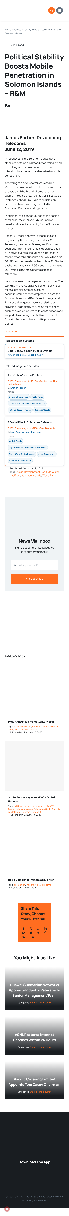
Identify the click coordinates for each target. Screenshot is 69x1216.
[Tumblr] (38, 933)
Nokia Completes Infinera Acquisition (31, 880)
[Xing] (33, 937)
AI (15, 726)
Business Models (42, 410)
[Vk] (24, 937)
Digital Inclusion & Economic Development (28, 447)
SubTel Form (14, 811)
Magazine (40, 806)
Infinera (30, 884)
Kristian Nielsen (18, 387)
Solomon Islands (31, 475)
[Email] (42, 937)
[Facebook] (24, 928)
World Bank (49, 475)
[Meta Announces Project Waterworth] (34, 667)
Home (8, 29)
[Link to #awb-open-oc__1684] (59, 10)
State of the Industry (40, 1002)
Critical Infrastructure (18, 397)
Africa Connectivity (47, 454)
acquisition (19, 884)
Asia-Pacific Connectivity (20, 460)
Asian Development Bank (32, 472)
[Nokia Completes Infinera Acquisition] (34, 825)
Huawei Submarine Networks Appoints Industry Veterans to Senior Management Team (34, 990)
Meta (44, 726)
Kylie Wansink (17, 432)
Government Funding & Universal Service (27, 403)
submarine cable (24, 809)
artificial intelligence (24, 806)
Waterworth (31, 729)
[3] (34, 1126)
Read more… (12, 331)
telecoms (19, 729)
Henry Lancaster (33, 432)
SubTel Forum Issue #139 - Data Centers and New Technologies (33, 382)
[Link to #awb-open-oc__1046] (51, 10)
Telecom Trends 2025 (32, 811)
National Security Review (20, 410)
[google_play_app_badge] (33, 1178)
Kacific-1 (15, 475)
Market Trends (15, 441)
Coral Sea (54, 472)
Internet (36, 726)
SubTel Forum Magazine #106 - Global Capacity (31, 428)
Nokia (38, 884)
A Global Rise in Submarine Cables (30, 423)
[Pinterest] (45, 933)
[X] (31, 928)
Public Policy (37, 397)
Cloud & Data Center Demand (22, 454)
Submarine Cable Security (47, 809)
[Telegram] (31, 933)
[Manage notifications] (7, 1209)
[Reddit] (38, 928)
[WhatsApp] (23, 933)
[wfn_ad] (34, 595)
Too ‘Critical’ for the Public (25, 375)
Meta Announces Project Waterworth (31, 721)
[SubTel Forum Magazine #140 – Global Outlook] (34, 766)
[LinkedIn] (45, 928)
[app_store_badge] (36, 1167)
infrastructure (24, 726)
